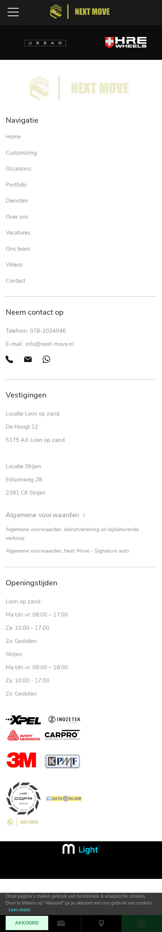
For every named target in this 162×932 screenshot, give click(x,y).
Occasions (18, 168)
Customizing (21, 153)
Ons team (18, 249)
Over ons (17, 217)
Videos (14, 264)
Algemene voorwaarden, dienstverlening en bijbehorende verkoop (72, 534)
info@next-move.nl (49, 344)
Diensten (17, 200)
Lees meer (20, 910)
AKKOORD (27, 923)
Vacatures (18, 232)
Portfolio (16, 185)
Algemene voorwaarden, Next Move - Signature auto (67, 550)
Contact (15, 281)
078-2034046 (48, 331)
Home (13, 136)
